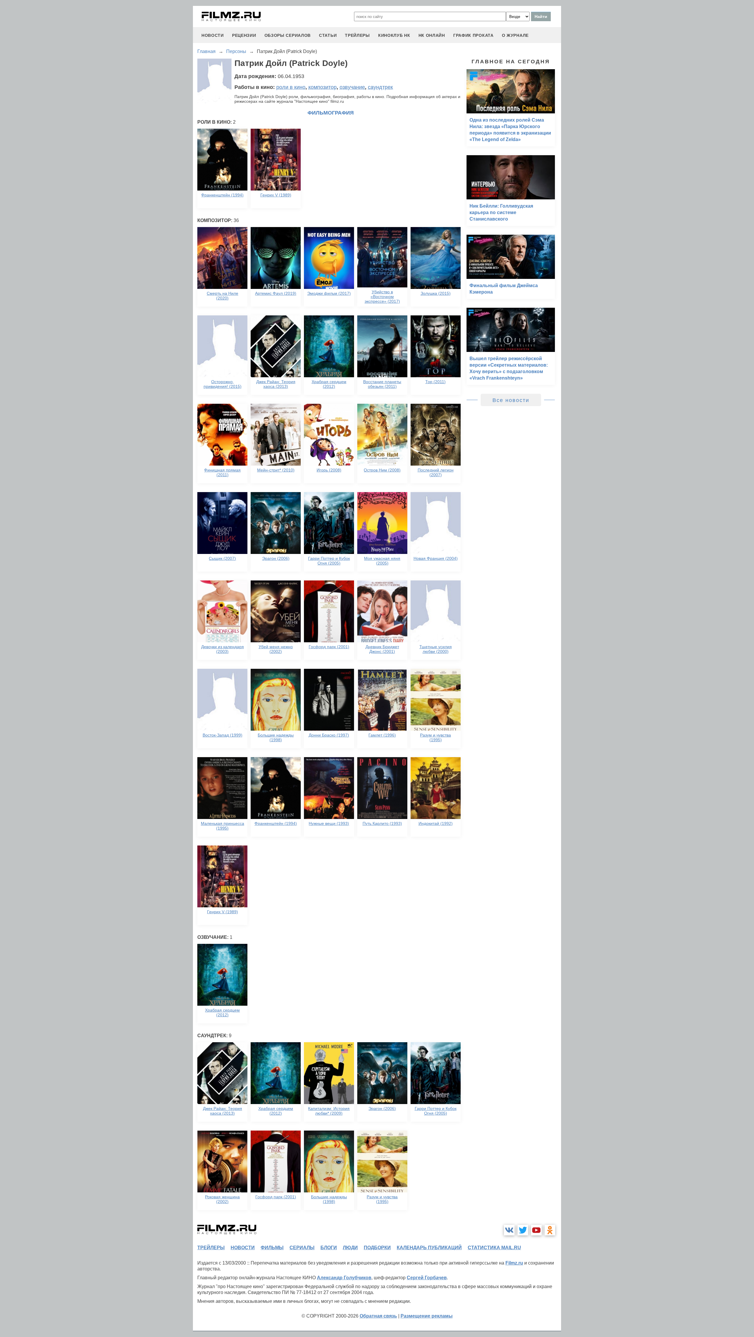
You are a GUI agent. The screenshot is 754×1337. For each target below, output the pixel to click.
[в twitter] (522, 1230)
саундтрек (380, 87)
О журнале (515, 35)
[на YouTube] (536, 1230)
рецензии (244, 35)
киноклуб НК (394, 35)
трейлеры (357, 35)
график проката (473, 35)
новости (212, 35)
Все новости (510, 400)
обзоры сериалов (287, 35)
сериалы (302, 1247)
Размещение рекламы (427, 1315)
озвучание (352, 87)
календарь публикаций (429, 1247)
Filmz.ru (514, 1262)
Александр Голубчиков (344, 1277)
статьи (328, 35)
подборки (377, 1247)
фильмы (272, 1247)
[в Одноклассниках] (550, 1230)
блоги (328, 1247)
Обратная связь (378, 1315)
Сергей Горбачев (427, 1277)
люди (350, 1247)
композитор (322, 87)
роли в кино (290, 87)
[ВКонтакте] (509, 1230)
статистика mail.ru (494, 1247)
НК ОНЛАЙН (432, 35)
